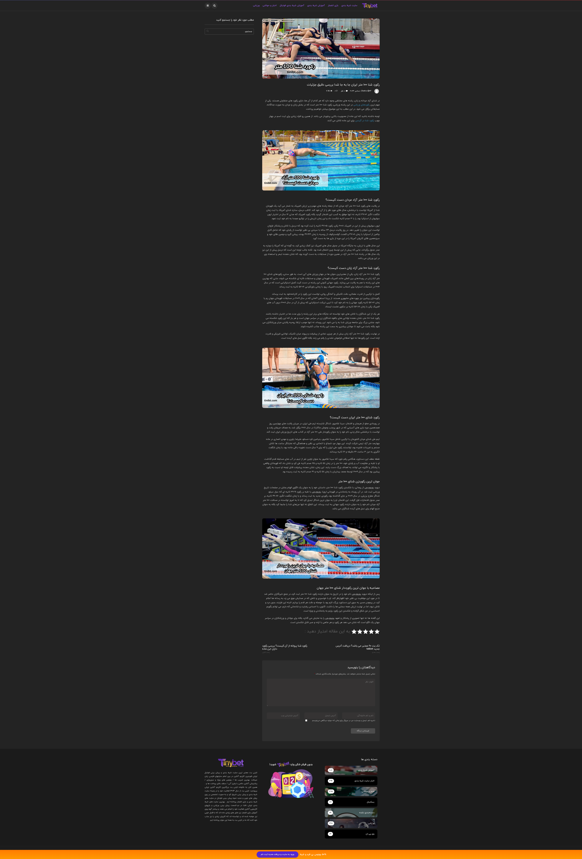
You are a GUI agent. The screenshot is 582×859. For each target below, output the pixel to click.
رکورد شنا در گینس (364, 120)
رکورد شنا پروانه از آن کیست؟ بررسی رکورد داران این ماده (284, 649)
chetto (364, 91)
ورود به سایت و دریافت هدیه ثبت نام (277, 854)
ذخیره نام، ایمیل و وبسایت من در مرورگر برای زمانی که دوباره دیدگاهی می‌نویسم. (343, 720)
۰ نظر (343, 91)
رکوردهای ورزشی (361, 104)
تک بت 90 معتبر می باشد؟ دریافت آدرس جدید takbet (358, 649)
